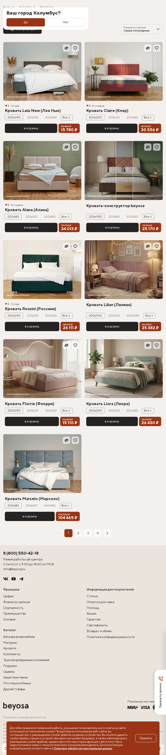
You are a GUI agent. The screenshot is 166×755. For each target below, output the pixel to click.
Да (26, 22)
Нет (66, 22)
